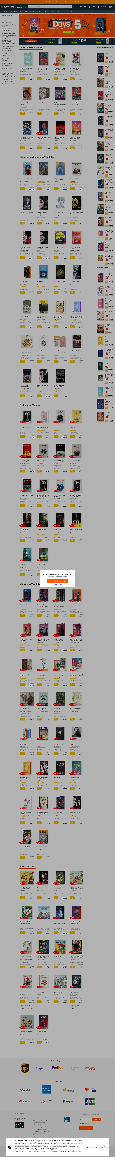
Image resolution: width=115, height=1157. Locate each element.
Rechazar (95, 1147)
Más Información (105, 1147)
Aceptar (88, 1147)
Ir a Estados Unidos (57, 581)
